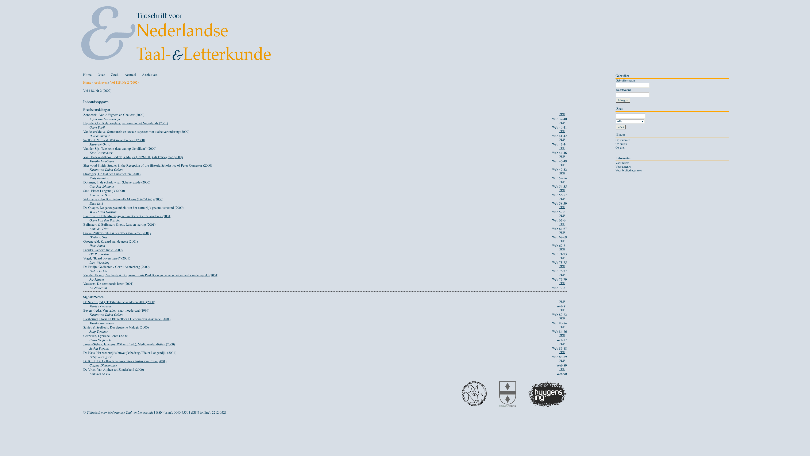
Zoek (115, 74)
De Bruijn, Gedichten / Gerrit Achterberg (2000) (116, 267)
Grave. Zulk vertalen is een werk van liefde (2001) (117, 233)
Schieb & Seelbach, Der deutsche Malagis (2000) (116, 327)
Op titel (620, 147)
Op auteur (621, 143)
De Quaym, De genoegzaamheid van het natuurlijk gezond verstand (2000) (133, 207)
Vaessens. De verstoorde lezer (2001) (108, 283)
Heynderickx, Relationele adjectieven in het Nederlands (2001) (125, 123)
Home (87, 74)
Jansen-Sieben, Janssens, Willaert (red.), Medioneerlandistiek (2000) (129, 344)
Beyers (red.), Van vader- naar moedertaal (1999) (116, 310)
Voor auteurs (623, 166)
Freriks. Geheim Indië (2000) (103, 250)
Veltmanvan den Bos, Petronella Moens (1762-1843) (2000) (123, 199)
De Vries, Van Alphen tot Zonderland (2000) (113, 369)
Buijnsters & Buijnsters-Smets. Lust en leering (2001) (119, 224)
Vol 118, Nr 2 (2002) (124, 82)
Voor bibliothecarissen (629, 170)
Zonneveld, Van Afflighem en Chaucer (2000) (113, 115)
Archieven (150, 74)
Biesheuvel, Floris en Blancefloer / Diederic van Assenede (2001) (126, 319)
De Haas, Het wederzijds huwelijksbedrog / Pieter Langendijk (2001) (129, 352)
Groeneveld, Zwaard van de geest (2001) (110, 241)
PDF (562, 114)
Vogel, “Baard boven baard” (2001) (106, 258)
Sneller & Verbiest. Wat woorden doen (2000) (114, 140)
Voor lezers (622, 163)
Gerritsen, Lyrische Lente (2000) (105, 336)
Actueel (130, 74)
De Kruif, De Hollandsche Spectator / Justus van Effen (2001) (124, 361)
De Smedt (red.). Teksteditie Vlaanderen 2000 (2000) (119, 302)
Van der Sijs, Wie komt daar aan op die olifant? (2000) (119, 148)
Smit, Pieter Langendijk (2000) (104, 191)
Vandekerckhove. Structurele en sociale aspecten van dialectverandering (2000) (136, 131)
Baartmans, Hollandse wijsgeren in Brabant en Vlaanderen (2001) (127, 216)
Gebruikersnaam (625, 80)
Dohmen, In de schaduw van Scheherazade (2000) (116, 182)
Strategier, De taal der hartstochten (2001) (111, 174)
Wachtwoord (623, 89)
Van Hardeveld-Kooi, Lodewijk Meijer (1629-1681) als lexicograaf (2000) (133, 157)
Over (101, 74)
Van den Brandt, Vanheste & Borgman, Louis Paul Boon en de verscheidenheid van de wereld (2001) (150, 275)
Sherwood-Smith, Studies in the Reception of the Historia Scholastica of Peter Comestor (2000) (147, 165)
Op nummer (623, 140)
